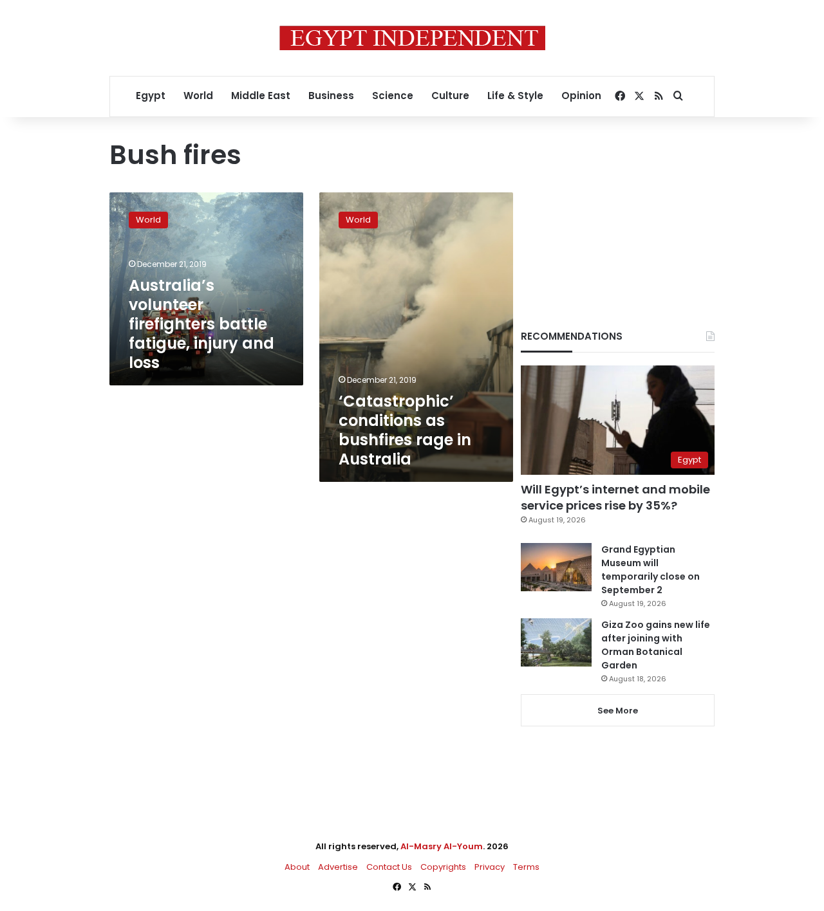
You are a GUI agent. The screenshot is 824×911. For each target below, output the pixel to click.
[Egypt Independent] (412, 38)
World (198, 95)
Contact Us (389, 867)
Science (392, 95)
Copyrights (443, 867)
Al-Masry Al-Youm (441, 846)
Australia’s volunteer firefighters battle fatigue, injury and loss (201, 324)
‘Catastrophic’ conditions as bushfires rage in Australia (405, 430)
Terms (526, 867)
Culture (450, 95)
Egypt (150, 95)
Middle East (260, 95)
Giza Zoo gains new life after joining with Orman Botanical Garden (655, 645)
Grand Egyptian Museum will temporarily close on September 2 (650, 569)
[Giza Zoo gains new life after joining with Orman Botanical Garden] (556, 642)
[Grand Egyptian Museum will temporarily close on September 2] (556, 567)
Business (331, 95)
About (297, 867)
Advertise (338, 867)
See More (617, 710)
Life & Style (515, 95)
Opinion (581, 95)
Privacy (489, 867)
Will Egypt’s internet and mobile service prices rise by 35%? (615, 497)
